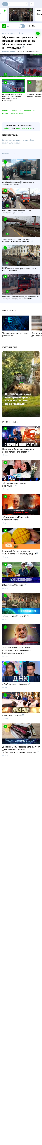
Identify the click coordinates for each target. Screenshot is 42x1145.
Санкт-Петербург (18, 113)
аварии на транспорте (11, 110)
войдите (8, 128)
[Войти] (33, 26)
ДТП (35, 110)
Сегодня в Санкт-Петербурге (27, 51)
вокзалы (27, 110)
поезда (5, 113)
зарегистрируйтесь (24, 128)
